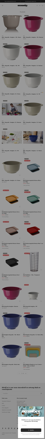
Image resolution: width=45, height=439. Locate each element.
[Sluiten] (41, 408)
